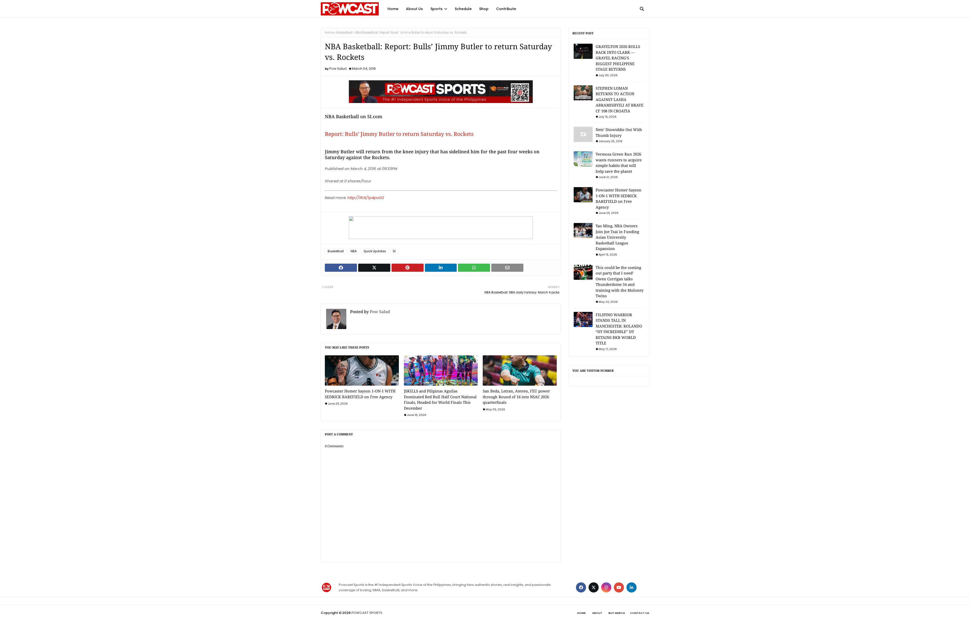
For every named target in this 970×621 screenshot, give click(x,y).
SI (394, 251)
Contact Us (639, 613)
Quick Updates (374, 251)
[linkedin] (631, 587)
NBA (354, 251)
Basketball (344, 32)
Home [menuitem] (392, 8)
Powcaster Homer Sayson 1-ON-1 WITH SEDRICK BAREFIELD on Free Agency (360, 393)
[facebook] (581, 587)
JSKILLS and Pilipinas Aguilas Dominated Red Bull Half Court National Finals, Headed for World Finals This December (440, 399)
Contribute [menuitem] (506, 8)
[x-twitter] (594, 587)
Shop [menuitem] (484, 8)
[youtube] (619, 587)
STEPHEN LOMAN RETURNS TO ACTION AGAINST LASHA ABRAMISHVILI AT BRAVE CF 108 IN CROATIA (619, 99)
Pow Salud (338, 68)
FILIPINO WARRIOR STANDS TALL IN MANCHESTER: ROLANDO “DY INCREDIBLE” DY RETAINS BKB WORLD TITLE (619, 329)
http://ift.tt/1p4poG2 (365, 197)
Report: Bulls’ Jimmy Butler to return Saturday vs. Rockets (399, 133)
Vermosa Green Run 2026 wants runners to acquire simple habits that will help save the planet (619, 163)
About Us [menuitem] (414, 8)
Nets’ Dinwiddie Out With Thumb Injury (619, 132)
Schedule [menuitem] (463, 8)
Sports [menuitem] (436, 8)
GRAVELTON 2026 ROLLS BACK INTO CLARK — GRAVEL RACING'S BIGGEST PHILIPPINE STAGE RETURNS (618, 58)
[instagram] (606, 587)
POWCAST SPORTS (366, 612)
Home (329, 32)
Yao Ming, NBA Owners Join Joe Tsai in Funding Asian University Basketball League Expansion (617, 237)
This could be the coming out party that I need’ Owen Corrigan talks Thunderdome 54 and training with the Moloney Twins (619, 282)
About (597, 613)
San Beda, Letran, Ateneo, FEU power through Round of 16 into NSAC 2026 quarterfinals (516, 396)
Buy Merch (617, 613)
